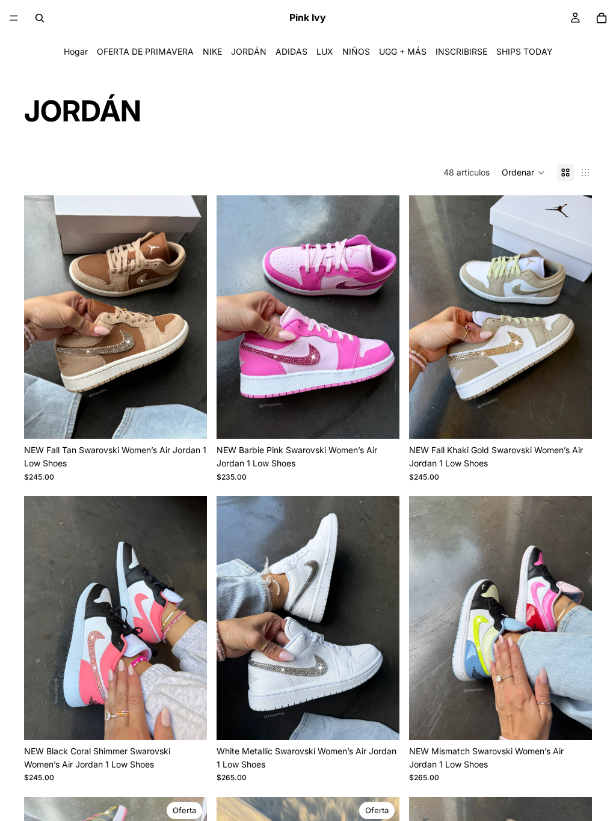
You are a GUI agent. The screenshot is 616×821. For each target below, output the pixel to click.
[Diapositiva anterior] (42, 317)
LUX (324, 51)
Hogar (76, 51)
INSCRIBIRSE (461, 51)
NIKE (212, 51)
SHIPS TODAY (524, 51)
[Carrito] (601, 18)
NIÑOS (356, 51)
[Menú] (14, 18)
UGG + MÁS (403, 51)
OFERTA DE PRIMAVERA (145, 51)
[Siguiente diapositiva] (189, 317)
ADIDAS (291, 51)
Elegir (198, 420)
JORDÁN (248, 51)
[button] (523, 172)
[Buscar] (39, 18)
